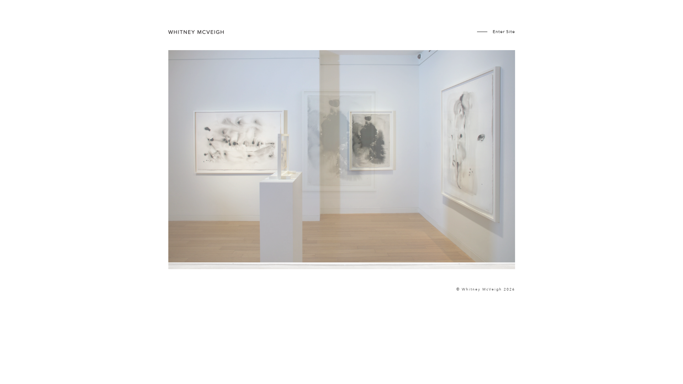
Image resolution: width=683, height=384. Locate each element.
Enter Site (504, 31)
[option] (341, 165)
